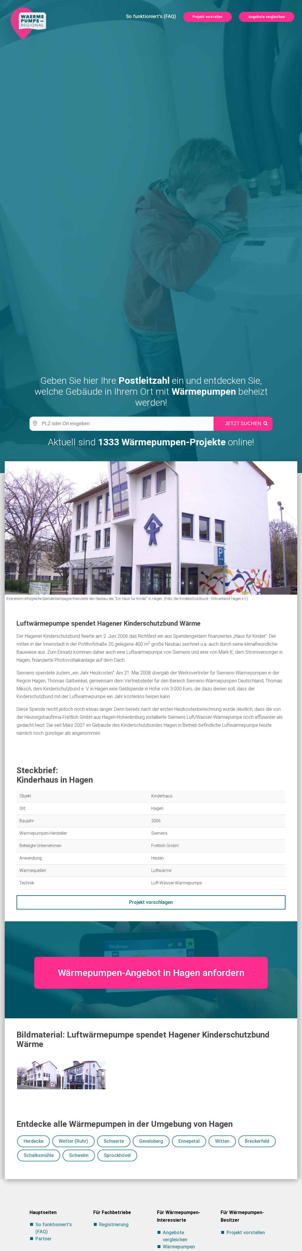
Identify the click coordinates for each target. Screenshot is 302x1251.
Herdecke (33, 1141)
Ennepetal (189, 1141)
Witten (222, 1141)
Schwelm (78, 1155)
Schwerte (114, 1141)
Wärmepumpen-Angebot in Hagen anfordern (151, 972)
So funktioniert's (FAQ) (151, 16)
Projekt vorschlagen (151, 902)
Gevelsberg (151, 1141)
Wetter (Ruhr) (73, 1141)
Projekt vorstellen (207, 17)
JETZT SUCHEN (243, 423)
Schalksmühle (39, 1155)
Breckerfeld (257, 1141)
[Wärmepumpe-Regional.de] (28, 23)
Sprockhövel (117, 1155)
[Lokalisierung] (33, 424)
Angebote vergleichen (266, 17)
